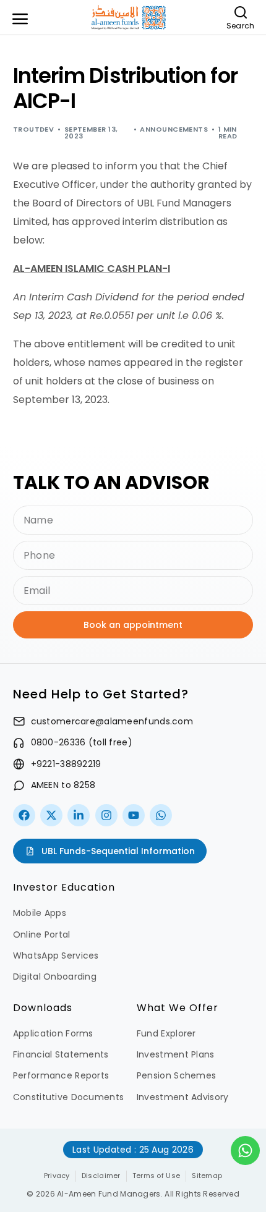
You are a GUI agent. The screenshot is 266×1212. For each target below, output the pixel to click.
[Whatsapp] (161, 815)
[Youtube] (133, 815)
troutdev (33, 129)
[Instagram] (106, 815)
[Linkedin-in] (78, 815)
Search (240, 25)
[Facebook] (24, 815)
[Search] (240, 12)
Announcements (174, 129)
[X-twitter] (51, 815)
